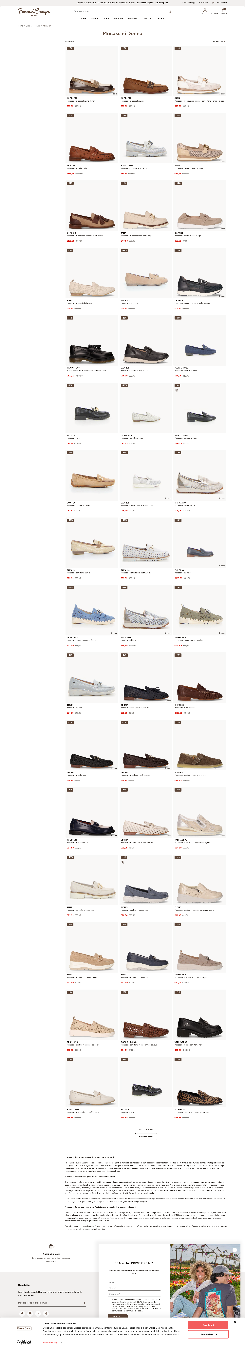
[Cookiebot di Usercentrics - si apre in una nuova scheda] (24, 1342)
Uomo (106, 18)
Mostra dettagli (50, 1342)
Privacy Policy (143, 1300)
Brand (161, 18)
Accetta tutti (208, 1325)
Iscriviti (116, 1316)
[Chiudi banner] (235, 1322)
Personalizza (206, 1334)
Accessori (132, 18)
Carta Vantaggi (189, 3)
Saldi (83, 18)
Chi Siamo (203, 3)
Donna (94, 18)
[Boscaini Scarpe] (34, 12)
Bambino (118, 18)
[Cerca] (169, 11)
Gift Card (148, 18)
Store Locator (221, 3)
